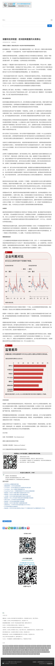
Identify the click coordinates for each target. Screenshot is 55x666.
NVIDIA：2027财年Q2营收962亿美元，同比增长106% (13, 625)
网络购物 (31, 653)
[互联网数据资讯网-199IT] (27, 5)
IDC (4, 647)
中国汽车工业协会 (7, 649)
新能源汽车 (31, 651)
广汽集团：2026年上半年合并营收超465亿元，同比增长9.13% (15, 620)
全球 (35, 649)
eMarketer (34, 645)
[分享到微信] (9, 528)
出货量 (39, 649)
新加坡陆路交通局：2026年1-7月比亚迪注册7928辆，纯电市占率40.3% (17, 622)
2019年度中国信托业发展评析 (11, 506)
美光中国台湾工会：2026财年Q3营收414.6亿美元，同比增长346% (16, 632)
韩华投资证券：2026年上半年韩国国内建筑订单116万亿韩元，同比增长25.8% (19, 634)
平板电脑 (23, 651)
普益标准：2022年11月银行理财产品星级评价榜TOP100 (17, 492)
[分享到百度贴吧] (17, 528)
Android (11, 645)
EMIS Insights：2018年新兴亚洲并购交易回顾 (14, 499)
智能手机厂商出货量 (45, 651)
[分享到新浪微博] (6, 528)
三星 (46, 647)
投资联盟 (9, 521)
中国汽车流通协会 (15, 649)
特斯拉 (4, 653)
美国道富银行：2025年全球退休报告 (12, 485)
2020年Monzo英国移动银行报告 (11, 484)
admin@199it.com (43, 663)
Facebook (39, 645)
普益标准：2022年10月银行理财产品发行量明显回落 (16, 494)
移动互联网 (25, 653)
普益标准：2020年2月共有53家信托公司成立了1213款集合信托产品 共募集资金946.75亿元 (24, 508)
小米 (14, 651)
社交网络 (19, 653)
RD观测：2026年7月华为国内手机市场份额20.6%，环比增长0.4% (16, 627)
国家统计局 (5, 651)
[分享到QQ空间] (12, 528)
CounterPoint (27, 645)
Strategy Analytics (29, 647)
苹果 (38, 653)
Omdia (16, 647)
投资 (27, 651)
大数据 (10, 651)
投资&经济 (13, 42)
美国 (35, 653)
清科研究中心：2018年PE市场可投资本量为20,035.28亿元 (17, 504)
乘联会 (22, 649)
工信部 (18, 651)
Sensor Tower (22, 647)
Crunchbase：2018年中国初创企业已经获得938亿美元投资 (17, 487)
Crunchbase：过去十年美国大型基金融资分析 (14, 489)
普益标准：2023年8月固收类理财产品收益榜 (14, 501)
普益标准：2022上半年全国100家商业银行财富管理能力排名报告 (18, 497)
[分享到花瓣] (28, 528)
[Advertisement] (24, 13)
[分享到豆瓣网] (20, 528)
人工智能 (27, 649)
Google (48, 645)
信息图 (31, 649)
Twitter (42, 647)
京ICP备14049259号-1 (17, 662)
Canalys (16, 645)
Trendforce (37, 647)
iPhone (7, 647)
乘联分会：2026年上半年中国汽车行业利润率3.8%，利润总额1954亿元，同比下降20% (20, 618)
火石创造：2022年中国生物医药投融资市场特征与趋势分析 (17, 496)
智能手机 (37, 651)
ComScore (21, 645)
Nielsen (11, 647)
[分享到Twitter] (25, 528)
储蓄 (4, 521)
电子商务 (9, 653)
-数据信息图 (5, 645)
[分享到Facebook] (23, 528)
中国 (49, 647)
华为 (47, 649)
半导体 (43, 649)
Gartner (44, 645)
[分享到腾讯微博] (14, 528)
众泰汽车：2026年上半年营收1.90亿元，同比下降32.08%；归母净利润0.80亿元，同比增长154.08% (23, 629)
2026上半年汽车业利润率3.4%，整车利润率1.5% (12, 636)
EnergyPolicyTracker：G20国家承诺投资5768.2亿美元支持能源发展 (19, 491)
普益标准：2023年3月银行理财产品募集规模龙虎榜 (15, 503)
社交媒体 (14, 653)
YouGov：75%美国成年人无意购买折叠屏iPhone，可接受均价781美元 (17, 638)
